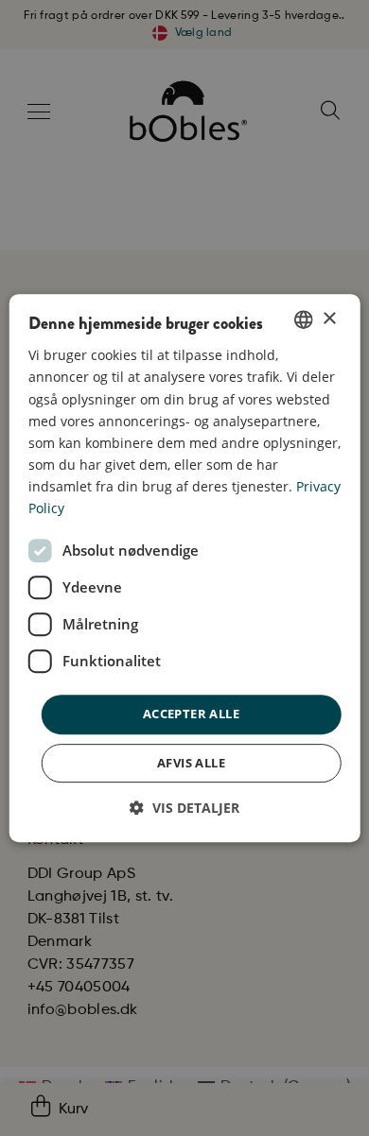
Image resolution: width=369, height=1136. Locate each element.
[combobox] (302, 319)
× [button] (329, 319)
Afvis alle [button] (191, 762)
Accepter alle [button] (191, 713)
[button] (184, 807)
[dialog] (184, 568)
